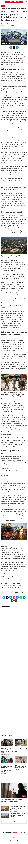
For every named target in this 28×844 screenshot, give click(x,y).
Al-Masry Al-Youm (17, 832)
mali (23, 592)
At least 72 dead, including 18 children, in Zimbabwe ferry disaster (21, 749)
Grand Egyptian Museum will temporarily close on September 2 (17, 808)
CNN (4, 25)
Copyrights (19, 835)
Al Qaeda (15, 592)
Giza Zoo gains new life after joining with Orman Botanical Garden (17, 815)
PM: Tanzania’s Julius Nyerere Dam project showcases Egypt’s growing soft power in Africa (7, 749)
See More (14, 821)
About (3, 835)
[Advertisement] (14, 672)
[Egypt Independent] (14, 2)
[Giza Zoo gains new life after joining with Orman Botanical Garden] (5, 815)
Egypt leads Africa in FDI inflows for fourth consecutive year (20, 766)
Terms (14, 837)
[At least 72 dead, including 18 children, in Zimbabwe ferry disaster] (21, 742)
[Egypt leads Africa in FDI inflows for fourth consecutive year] (21, 759)
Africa (6, 592)
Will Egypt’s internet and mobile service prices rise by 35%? (11, 800)
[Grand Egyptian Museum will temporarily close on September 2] (5, 808)
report (7, 317)
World (3, 6)
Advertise (7, 835)
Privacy (24, 835)
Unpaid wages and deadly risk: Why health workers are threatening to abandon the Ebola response (7, 768)
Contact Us (13, 835)
